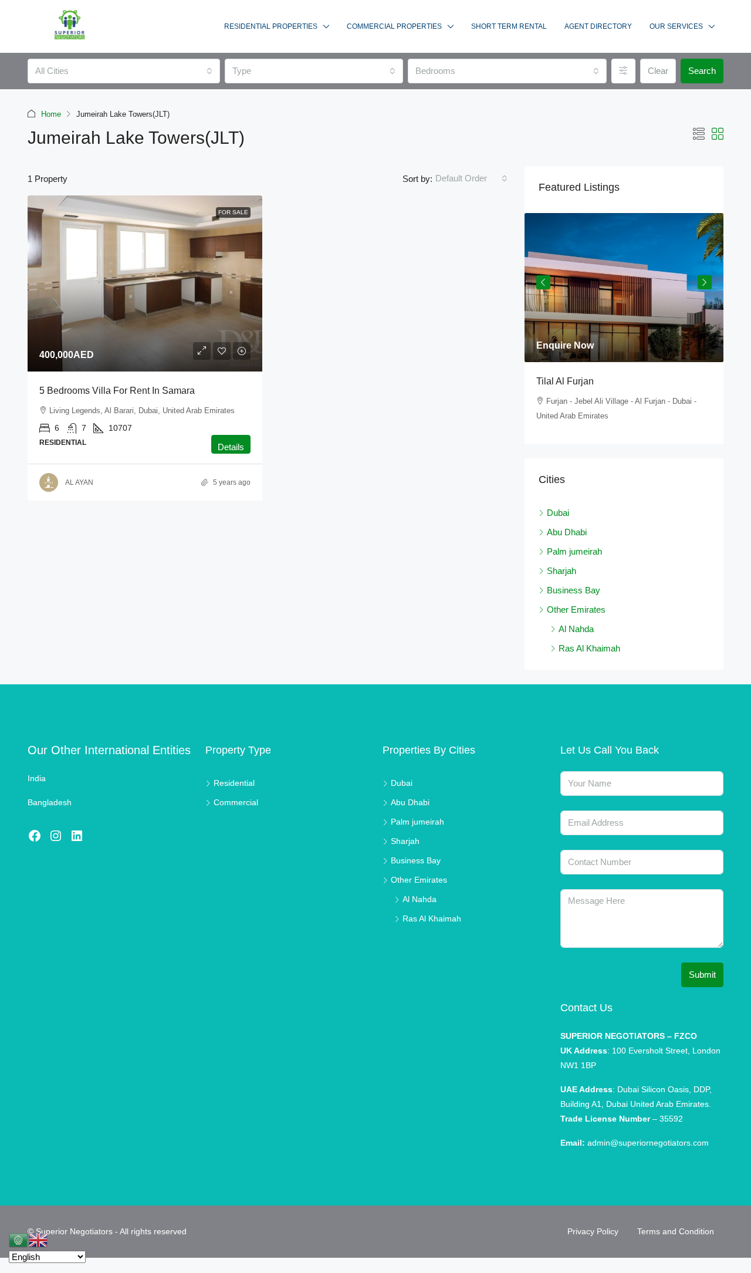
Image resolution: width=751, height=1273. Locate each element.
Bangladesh (50, 802)
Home (51, 114)
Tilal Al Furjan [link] (565, 381)
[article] (624, 328)
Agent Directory (598, 26)
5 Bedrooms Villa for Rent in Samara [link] (117, 391)
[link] (145, 283)
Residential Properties (270, 26)
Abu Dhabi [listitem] (567, 532)
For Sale (233, 212)
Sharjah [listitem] (561, 571)
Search (702, 71)
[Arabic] (19, 1239)
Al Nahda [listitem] (576, 629)
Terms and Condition (675, 1231)
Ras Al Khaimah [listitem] (589, 648)
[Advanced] (623, 71)
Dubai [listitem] (558, 513)
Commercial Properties (394, 26)
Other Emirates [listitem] (576, 609)
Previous (543, 282)
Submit (702, 975)
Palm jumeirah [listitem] (574, 551)
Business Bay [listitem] (573, 590)
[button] (699, 134)
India (37, 778)
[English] (39, 1239)
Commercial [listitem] (236, 802)
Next (705, 282)
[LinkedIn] (77, 836)
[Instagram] (56, 836)
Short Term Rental (509, 26)
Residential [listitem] (234, 783)
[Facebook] (35, 836)
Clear (658, 71)
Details (231, 447)
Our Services (676, 26)
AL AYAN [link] (79, 482)
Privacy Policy (592, 1231)
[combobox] (124, 71)
